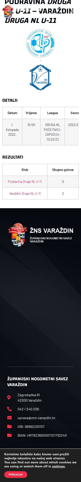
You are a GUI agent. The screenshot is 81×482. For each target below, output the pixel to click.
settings (58, 466)
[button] (74, 12)
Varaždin (24, 193)
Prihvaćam (16, 474)
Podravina (25, 182)
